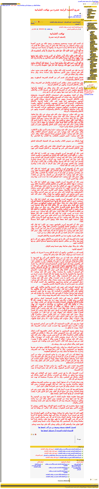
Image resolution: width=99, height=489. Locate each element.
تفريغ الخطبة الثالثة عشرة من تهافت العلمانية (70, 457)
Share (32, 23)
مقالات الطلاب (92, 77)
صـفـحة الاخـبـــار (92, 23)
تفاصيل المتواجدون (88, 94)
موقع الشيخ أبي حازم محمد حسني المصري (88, 1)
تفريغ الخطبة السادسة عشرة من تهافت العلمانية (69, 451)
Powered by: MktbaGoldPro (64, 480)
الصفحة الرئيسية (76, 22)
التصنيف (77, 24)
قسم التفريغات (92, 59)
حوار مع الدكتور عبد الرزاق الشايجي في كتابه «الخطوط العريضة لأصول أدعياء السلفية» (93, 45)
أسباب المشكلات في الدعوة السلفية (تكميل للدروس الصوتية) (93, 37)
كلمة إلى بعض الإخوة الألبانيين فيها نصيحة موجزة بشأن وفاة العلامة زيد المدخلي (62, 455)
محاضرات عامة (92, 10)
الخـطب (90, 9)
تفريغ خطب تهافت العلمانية (74, 16)
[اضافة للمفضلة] (40, 22)
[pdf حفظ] (39, 22)
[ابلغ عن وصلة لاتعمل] (42, 22)
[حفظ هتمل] (37, 22)
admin (49, 29)
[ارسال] (33, 22)
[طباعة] (35, 22)
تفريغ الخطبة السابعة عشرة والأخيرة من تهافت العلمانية (68, 449)
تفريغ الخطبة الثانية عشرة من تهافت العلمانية (56, 476)
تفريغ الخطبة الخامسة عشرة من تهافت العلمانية (69, 453)
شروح (89, 12)
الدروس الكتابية (92, 79)
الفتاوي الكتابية (92, 27)
